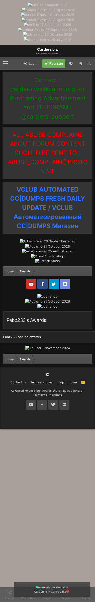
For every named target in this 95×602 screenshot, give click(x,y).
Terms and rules (41, 382)
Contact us (18, 382)
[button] (5, 63)
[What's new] (80, 64)
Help (60, 382)
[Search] (89, 64)
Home (72, 382)
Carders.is (41, 591)
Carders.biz (58, 591)
